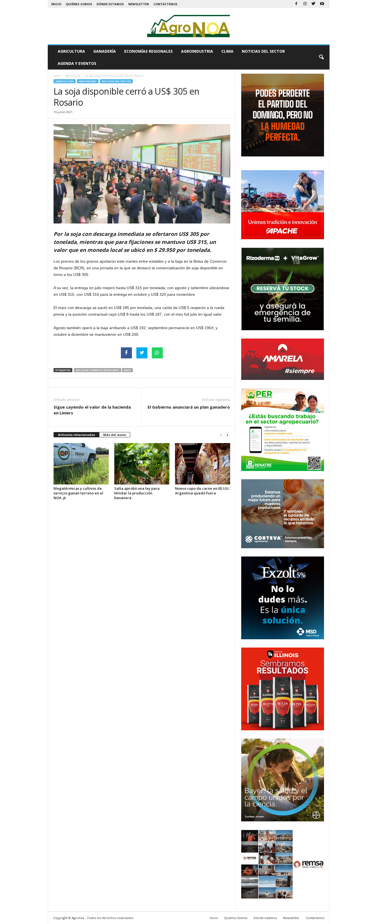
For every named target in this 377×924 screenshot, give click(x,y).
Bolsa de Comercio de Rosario (97, 370)
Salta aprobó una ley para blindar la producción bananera (137, 493)
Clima (227, 51)
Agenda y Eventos (77, 63)
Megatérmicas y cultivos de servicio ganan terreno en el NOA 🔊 (78, 493)
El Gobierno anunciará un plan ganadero (189, 407)
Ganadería (104, 51)
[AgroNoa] (189, 26)
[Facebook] (296, 4)
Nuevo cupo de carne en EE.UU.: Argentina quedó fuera (202, 491)
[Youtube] (322, 4)
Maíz (127, 370)
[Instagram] (305, 4)
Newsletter (138, 4)
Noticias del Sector (263, 51)
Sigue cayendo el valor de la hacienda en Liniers (92, 410)
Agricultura (71, 51)
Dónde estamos (110, 4)
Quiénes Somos (79, 4)
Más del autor (114, 435)
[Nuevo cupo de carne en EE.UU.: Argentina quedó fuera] (202, 463)
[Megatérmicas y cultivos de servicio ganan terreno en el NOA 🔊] (81, 463)
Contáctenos (165, 4)
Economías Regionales (148, 51)
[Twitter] (313, 4)
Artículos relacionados (76, 435)
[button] (321, 57)
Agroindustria (197, 51)
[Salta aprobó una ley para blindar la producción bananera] (141, 463)
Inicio (56, 4)
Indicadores (88, 81)
